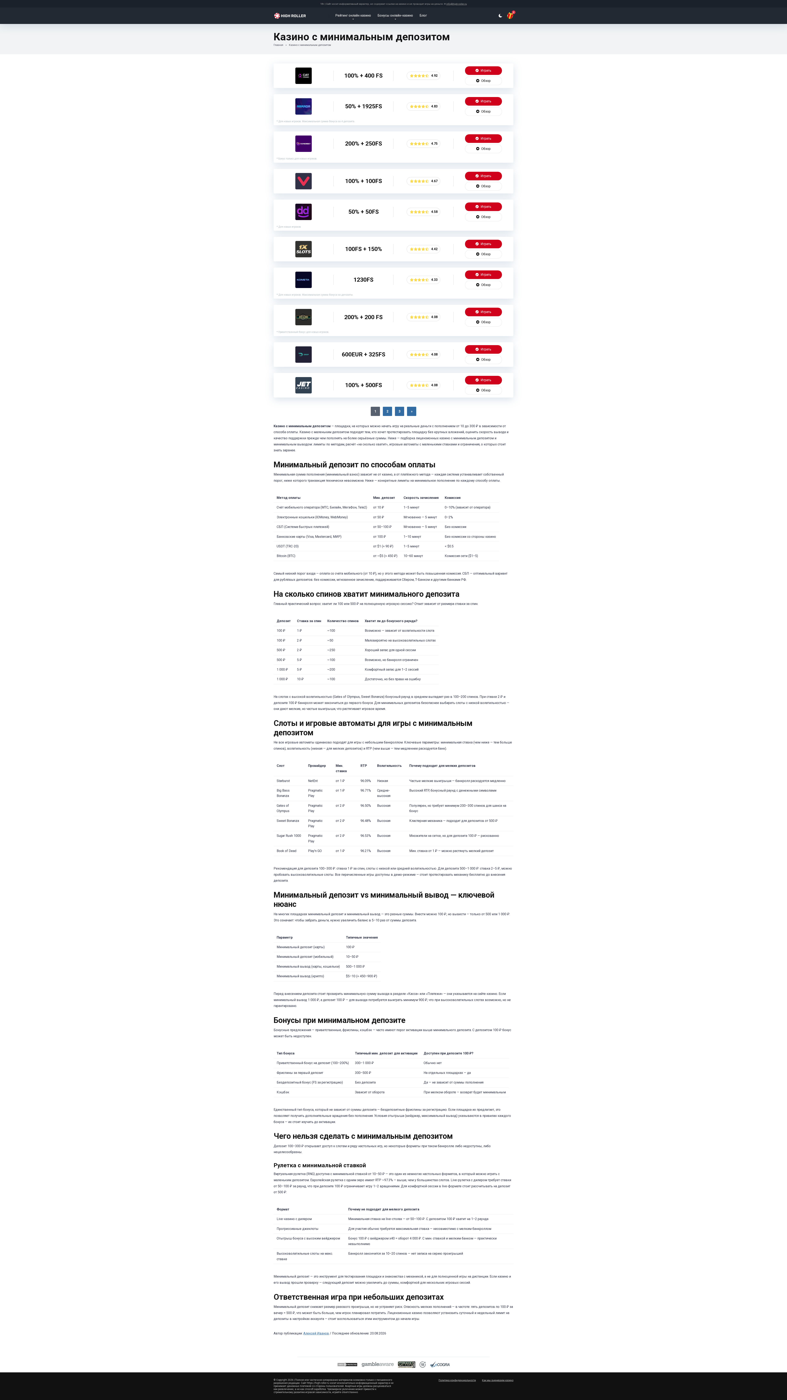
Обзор (485, 81)
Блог (423, 15)
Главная (278, 45)
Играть (485, 70)
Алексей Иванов (316, 1333)
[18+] (422, 1365)
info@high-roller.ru (456, 4)
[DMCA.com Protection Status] (347, 1365)
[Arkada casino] (303, 113)
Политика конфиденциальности (457, 1380)
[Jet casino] (303, 392)
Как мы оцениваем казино (497, 1380)
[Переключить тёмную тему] (500, 16)
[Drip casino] (303, 362)
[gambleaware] (378, 1365)
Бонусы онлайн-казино (395, 15)
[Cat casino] (303, 83)
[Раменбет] (303, 151)
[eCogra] (440, 1365)
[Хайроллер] (293, 14)
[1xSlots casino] (303, 256)
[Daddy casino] (303, 219)
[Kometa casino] (303, 287)
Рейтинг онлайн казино (353, 15)
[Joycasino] (303, 324)
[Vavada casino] (303, 188)
